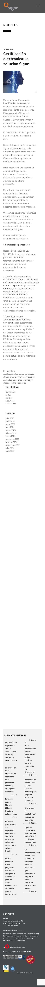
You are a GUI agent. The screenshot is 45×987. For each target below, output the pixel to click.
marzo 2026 (11, 430)
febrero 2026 (11, 433)
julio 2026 (10, 418)
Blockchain (10, 392)
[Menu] (38, 5)
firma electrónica (17, 377)
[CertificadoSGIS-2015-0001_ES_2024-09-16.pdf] (16, 957)
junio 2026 (10, 421)
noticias (9, 398)
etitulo (6, 377)
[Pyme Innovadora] (6, 968)
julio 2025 (10, 448)
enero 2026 (10, 436)
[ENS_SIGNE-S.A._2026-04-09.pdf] (20, 957)
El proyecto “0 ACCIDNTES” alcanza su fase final (30, 814)
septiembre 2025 (13, 445)
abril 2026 (10, 427)
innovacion (30, 377)
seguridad (7, 380)
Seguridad (10, 400)
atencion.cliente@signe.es (13, 930)
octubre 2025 (11, 442)
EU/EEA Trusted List (25, 973)
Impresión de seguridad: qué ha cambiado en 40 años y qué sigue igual (11, 751)
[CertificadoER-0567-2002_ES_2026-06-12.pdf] (5, 957)
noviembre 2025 (12, 439)
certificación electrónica (13, 374)
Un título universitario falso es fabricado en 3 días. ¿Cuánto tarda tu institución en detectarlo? (30, 757)
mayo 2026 (10, 424)
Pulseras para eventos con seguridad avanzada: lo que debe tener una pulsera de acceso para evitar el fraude (10, 836)
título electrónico (18, 383)
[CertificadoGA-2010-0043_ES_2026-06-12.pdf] (9, 957)
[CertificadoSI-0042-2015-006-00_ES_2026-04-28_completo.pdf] (12, 957)
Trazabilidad (11, 403)
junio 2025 (10, 451)
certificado (29, 374)
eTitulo (9, 395)
